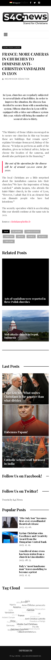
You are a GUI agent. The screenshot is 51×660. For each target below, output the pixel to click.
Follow (24, 2)
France (31, 236)
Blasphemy (17, 231)
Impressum (25, 650)
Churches (9, 236)
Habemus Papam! (16, 432)
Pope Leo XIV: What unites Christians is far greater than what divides (24, 396)
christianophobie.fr (20, 221)
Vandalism (9, 241)
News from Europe (11, 47)
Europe (20, 236)
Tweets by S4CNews (12, 499)
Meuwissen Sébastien (17, 79)
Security (42, 236)
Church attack (32, 231)
